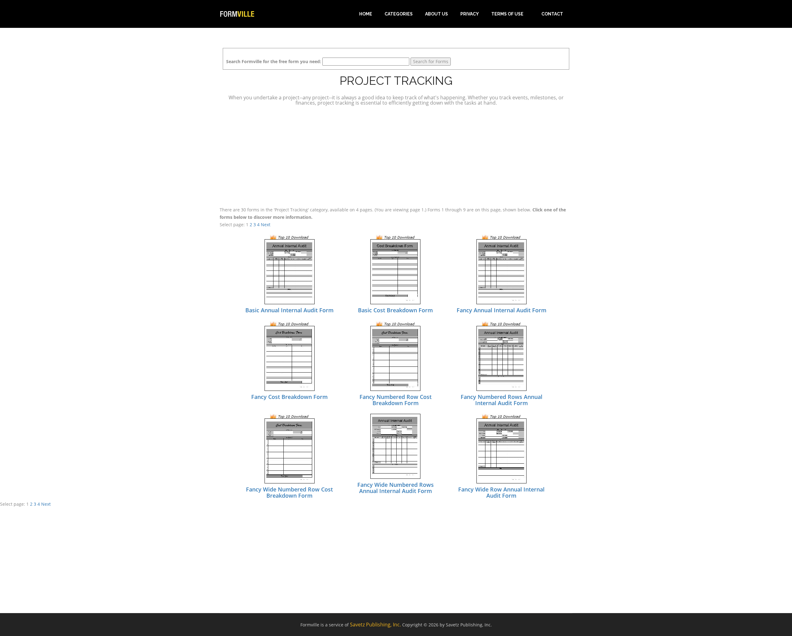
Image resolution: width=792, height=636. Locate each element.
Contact (552, 13)
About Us (436, 13)
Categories (399, 13)
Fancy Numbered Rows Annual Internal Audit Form (501, 400)
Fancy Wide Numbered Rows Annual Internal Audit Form (395, 488)
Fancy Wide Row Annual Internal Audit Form (501, 492)
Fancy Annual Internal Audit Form (501, 310)
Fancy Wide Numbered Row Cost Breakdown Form (289, 492)
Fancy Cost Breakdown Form (289, 396)
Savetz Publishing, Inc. (375, 624)
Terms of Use (507, 13)
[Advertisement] (396, 155)
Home (365, 13)
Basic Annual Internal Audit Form (289, 310)
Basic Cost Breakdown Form (395, 310)
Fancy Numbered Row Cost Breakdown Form (395, 400)
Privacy (469, 13)
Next (265, 224)
